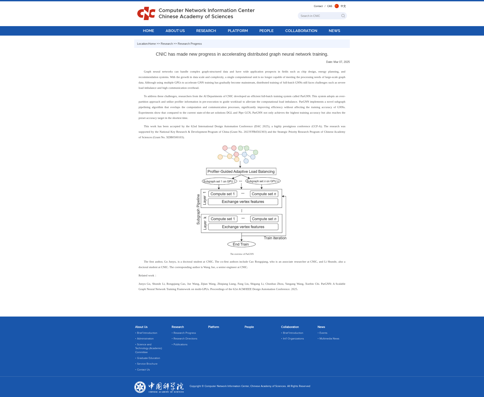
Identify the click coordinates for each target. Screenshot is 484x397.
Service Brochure (147, 363)
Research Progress (190, 43)
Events (323, 333)
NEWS (334, 30)
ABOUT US (175, 30)
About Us (141, 327)
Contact (318, 6)
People (249, 327)
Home (152, 43)
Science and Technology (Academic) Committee (148, 348)
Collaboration (290, 327)
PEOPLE (266, 30)
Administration (145, 338)
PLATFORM (238, 30)
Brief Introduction (147, 333)
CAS (329, 6)
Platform (213, 327)
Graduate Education (148, 358)
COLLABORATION (301, 30)
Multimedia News (329, 338)
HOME (148, 30)
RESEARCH (206, 30)
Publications (181, 344)
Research (167, 43)
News (321, 327)
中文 (343, 6)
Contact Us (143, 369)
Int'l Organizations (293, 338)
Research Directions (185, 338)
